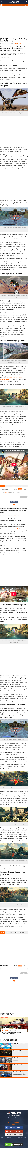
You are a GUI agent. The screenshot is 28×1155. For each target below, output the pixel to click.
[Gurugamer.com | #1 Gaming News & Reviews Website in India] (14, 2)
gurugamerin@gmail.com (14, 1117)
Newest (20, 489)
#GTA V (11, 5)
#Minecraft (6, 5)
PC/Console (18, 43)
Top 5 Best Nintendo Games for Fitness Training (18, 1044)
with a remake (14, 529)
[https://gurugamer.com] (14, 1113)
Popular (25, 489)
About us (14, 1121)
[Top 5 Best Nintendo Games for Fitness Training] (6, 1046)
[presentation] (5, 486)
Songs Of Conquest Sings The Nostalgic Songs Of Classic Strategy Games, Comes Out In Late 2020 (13, 54)
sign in (7, 492)
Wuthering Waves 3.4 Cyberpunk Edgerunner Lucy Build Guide (18, 1059)
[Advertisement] (14, 22)
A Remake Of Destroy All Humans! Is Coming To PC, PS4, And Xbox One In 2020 (14, 56)
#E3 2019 (20, 486)
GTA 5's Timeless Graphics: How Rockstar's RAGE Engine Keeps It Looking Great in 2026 (19, 1073)
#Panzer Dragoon (12, 486)
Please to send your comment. (11, 492)
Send (24, 497)
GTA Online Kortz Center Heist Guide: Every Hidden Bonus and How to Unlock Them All (19, 1052)
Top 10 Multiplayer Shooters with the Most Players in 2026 (19, 1065)
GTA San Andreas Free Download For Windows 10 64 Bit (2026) (11, 1033)
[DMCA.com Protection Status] (14, 1146)
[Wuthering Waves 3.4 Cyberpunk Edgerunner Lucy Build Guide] (6, 1060)
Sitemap (14, 1124)
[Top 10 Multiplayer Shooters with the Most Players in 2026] (6, 1067)
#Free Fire (17, 5)
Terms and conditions (14, 1123)
